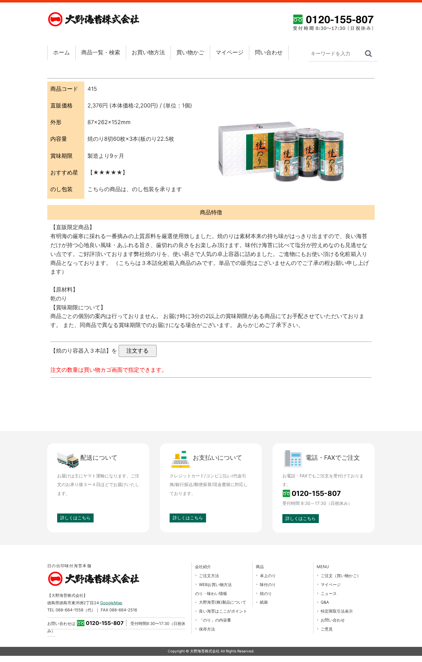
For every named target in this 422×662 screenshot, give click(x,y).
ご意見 (327, 628)
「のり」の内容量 (215, 620)
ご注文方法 (209, 575)
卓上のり (268, 575)
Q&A (325, 602)
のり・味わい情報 (211, 593)
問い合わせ (269, 52)
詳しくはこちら (75, 517)
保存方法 (207, 628)
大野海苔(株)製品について (222, 602)
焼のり (266, 593)
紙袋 (264, 602)
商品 (260, 566)
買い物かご (190, 52)
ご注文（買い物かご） (341, 575)
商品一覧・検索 (100, 52)
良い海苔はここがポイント (223, 611)
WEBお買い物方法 (215, 584)
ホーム (61, 52)
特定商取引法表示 (337, 611)
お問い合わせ (333, 620)
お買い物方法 (148, 52)
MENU (323, 566)
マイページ (229, 52)
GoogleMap (111, 602)
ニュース (329, 593)
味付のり (268, 584)
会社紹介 (203, 566)
